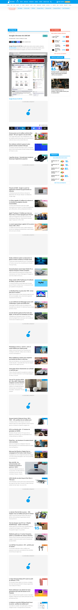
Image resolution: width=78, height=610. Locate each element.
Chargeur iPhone (40, 8)
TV (20, 5)
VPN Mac (33, 8)
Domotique (39, 5)
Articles (26, 1)
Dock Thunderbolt (66, 8)
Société (54, 5)
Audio (23, 5)
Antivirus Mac (26, 8)
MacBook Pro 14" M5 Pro (55, 169)
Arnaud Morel (13, 38)
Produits (31, 1)
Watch (17, 5)
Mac (14, 5)
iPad (11, 5)
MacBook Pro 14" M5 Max (55, 172)
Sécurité (65, 5)
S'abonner (67, 1)
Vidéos (40, 1)
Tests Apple (20, 8)
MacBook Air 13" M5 (55, 161)
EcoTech (48, 5)
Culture (61, 5)
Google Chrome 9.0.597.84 (15, 99)
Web (57, 5)
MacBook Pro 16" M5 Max (55, 180)
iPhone (8, 5)
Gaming (43, 5)
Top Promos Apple (12, 8)
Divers (70, 5)
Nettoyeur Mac (48, 8)
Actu (17, 1)
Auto (35, 5)
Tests (21, 1)
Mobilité (27, 5)
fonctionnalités (12, 47)
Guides (36, 1)
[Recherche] (51, 2)
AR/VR (31, 5)
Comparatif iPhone (57, 8)
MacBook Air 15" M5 (55, 165)
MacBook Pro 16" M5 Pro (55, 176)
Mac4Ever (10, 32)
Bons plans (46, 1)
